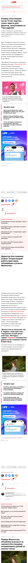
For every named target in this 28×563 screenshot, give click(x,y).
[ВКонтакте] (12, 200)
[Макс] (6, 200)
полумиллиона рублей (15, 311)
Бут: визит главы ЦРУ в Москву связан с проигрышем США (12, 242)
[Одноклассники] (16, 200)
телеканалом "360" (20, 64)
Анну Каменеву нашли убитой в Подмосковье (13, 521)
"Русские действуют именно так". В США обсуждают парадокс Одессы (12, 507)
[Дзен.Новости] (2, 200)
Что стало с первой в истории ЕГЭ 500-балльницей (11, 237)
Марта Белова (5, 165)
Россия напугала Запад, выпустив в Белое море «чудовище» (12, 247)
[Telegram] (9, 200)
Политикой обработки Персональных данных (10, 6)
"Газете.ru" (11, 337)
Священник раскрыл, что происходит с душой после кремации (13, 232)
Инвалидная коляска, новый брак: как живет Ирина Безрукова (13, 227)
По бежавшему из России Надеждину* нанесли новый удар (14, 222)
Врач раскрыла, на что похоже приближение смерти (13, 512)
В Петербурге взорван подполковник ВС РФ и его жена (13, 531)
